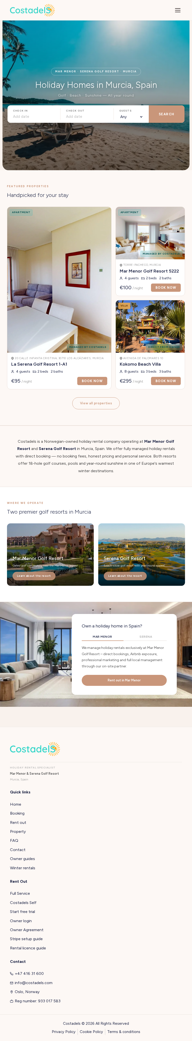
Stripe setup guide (26, 938)
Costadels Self (23, 902)
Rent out (18, 822)
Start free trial (22, 911)
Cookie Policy (91, 1032)
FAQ (14, 840)
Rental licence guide (28, 948)
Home (15, 804)
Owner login (21, 920)
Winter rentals (22, 868)
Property (18, 831)
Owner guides (22, 858)
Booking (17, 813)
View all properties (96, 403)
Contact (18, 849)
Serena (146, 636)
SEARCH (166, 114)
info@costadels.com (33, 982)
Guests (125, 110)
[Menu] (178, 10)
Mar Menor (102, 636)
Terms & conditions (123, 1032)
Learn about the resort (34, 576)
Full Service (20, 893)
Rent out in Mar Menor (124, 680)
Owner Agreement (27, 929)
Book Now (92, 381)
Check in (20, 110)
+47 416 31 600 (29, 973)
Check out (75, 110)
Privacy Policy (64, 1032)
